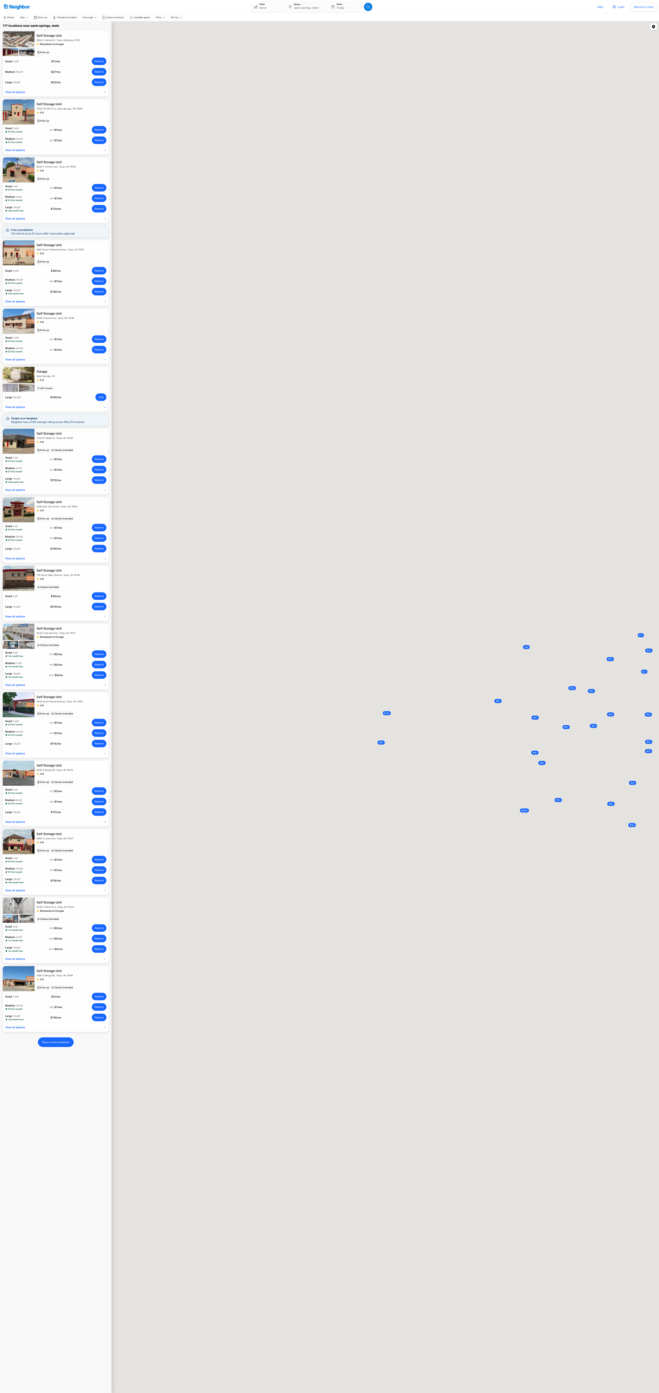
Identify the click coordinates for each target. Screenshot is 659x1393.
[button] (268, 7)
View (101, 397)
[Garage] (56, 379)
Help (600, 7)
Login (621, 7)
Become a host (644, 7)
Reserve (99, 61)
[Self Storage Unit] (56, 43)
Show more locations (56, 1042)
